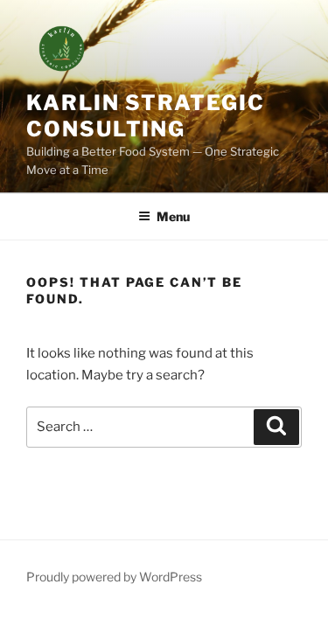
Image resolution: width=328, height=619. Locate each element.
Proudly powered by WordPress (114, 576)
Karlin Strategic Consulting (145, 116)
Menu (173, 216)
